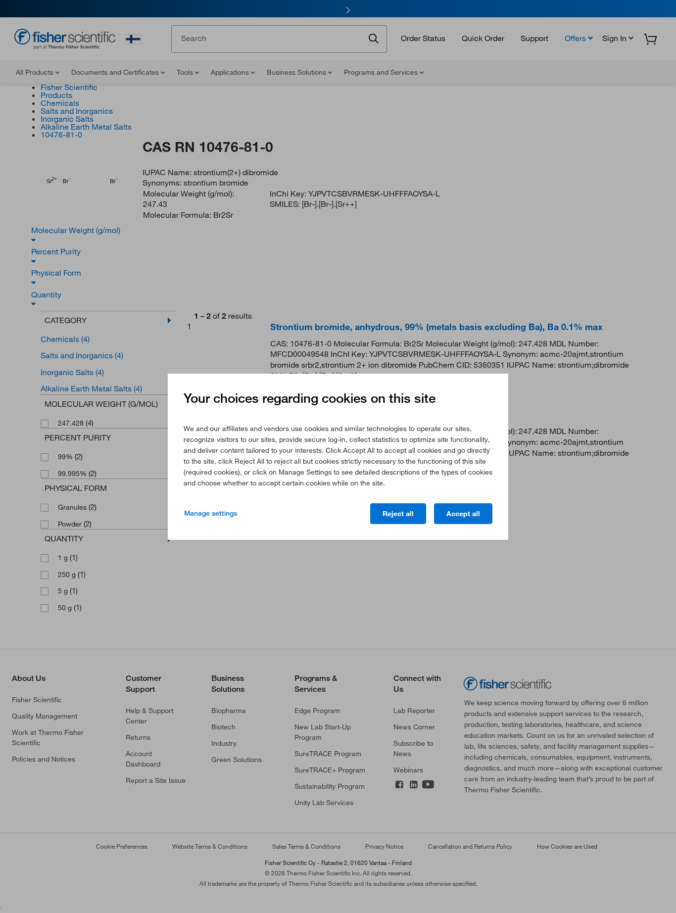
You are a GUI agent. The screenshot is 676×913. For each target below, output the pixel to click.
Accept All (463, 513)
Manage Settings (210, 513)
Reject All (398, 513)
